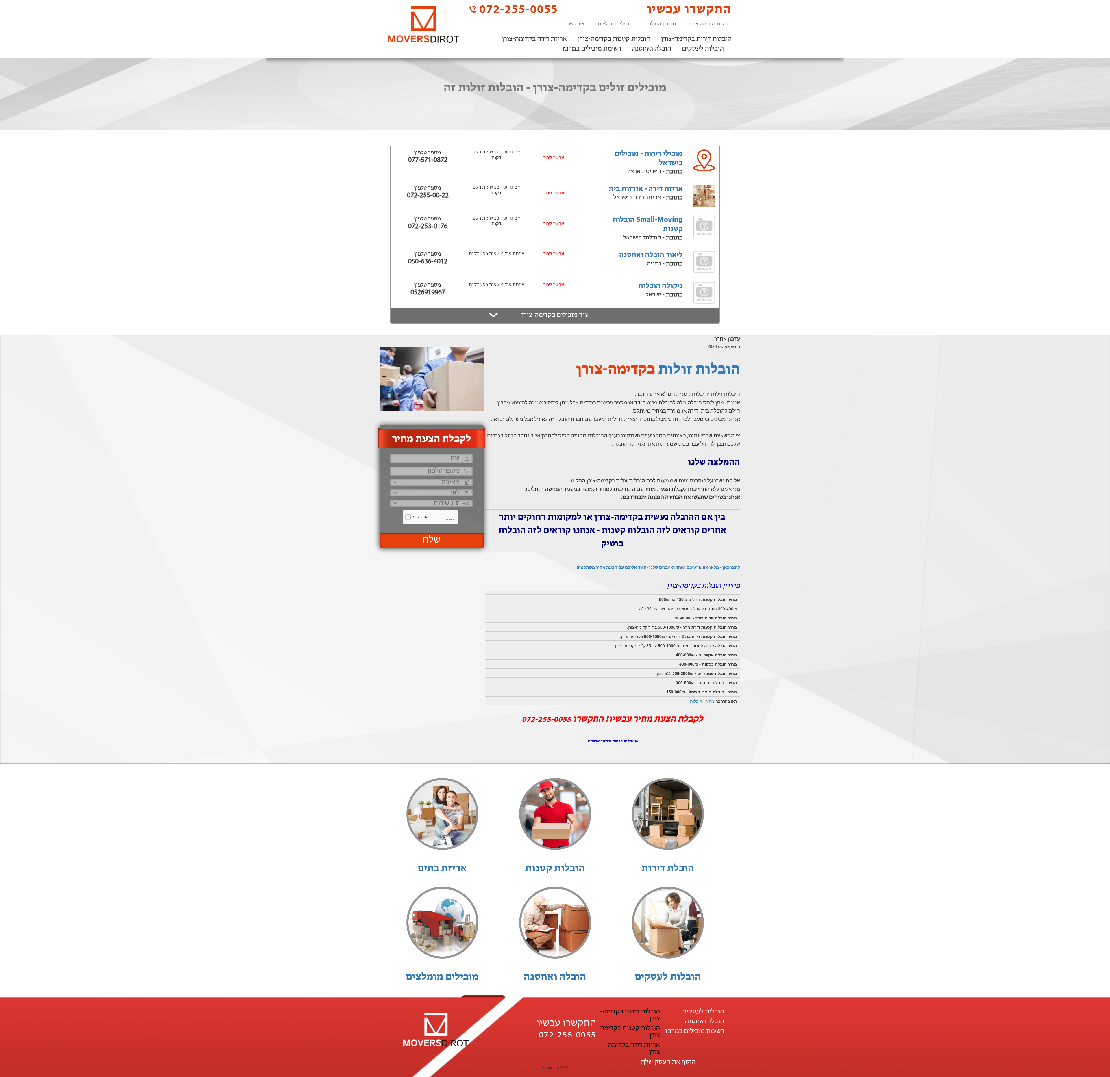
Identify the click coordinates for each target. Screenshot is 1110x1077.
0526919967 (427, 292)
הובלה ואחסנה (651, 48)
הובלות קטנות (555, 869)
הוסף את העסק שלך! (667, 1062)
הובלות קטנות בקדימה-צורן (614, 39)
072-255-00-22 (428, 195)
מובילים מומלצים (615, 24)
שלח (431, 540)
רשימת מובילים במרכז (592, 48)
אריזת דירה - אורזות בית (646, 189)
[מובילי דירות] (423, 24)
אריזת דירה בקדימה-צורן (534, 39)
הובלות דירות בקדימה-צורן (696, 39)
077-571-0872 (427, 160)
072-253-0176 (427, 226)
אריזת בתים (442, 869)
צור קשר (576, 24)
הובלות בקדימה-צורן (711, 24)
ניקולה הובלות (660, 286)
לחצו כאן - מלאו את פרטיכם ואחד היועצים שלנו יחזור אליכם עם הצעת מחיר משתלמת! (658, 567)
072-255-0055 (517, 9)
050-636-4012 (427, 261)
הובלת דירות (667, 869)
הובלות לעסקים (703, 48)
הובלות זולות (699, 369)
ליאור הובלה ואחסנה (651, 255)
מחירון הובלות (661, 24)
